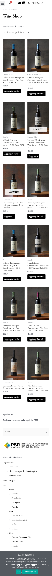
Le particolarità (8, 462)
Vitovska (15, 507)
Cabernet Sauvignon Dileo (22, 537)
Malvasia (15, 493)
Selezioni (12, 533)
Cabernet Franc (17, 515)
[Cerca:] (26, 431)
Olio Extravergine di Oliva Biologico (23, 471)
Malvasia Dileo (17, 541)
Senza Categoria (9, 480)
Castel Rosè (13, 466)
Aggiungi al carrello (11, 91)
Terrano (15, 528)
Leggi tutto (33, 156)
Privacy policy (30, 572)
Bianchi (11, 489)
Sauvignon (16, 502)
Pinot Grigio (16, 498)
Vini (4, 485)
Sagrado (15, 546)
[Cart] (8, 2)
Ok (18, 572)
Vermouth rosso (15, 475)
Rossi (11, 511)
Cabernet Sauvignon (19, 519)
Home (5, 9)
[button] (2, 3)
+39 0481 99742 (34, 3)
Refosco (15, 524)
